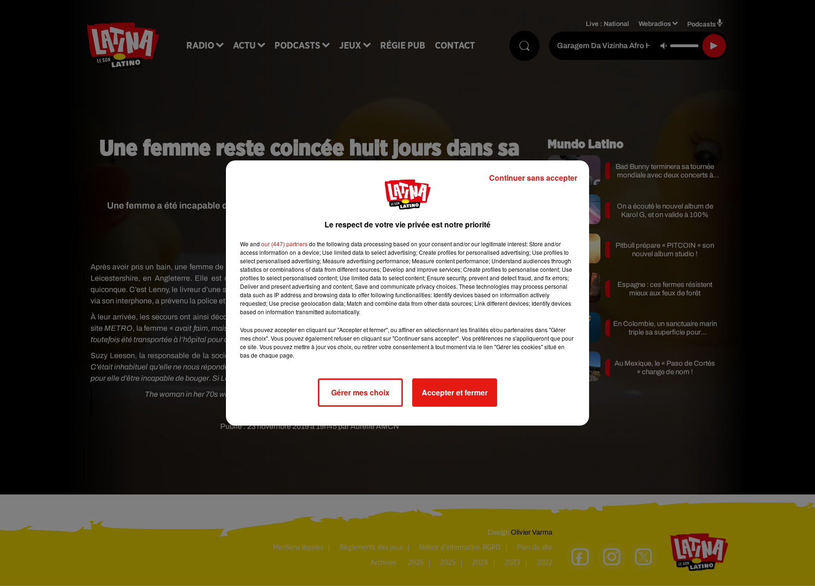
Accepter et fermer (455, 392)
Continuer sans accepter (533, 177)
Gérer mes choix (360, 392)
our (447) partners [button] (284, 244)
